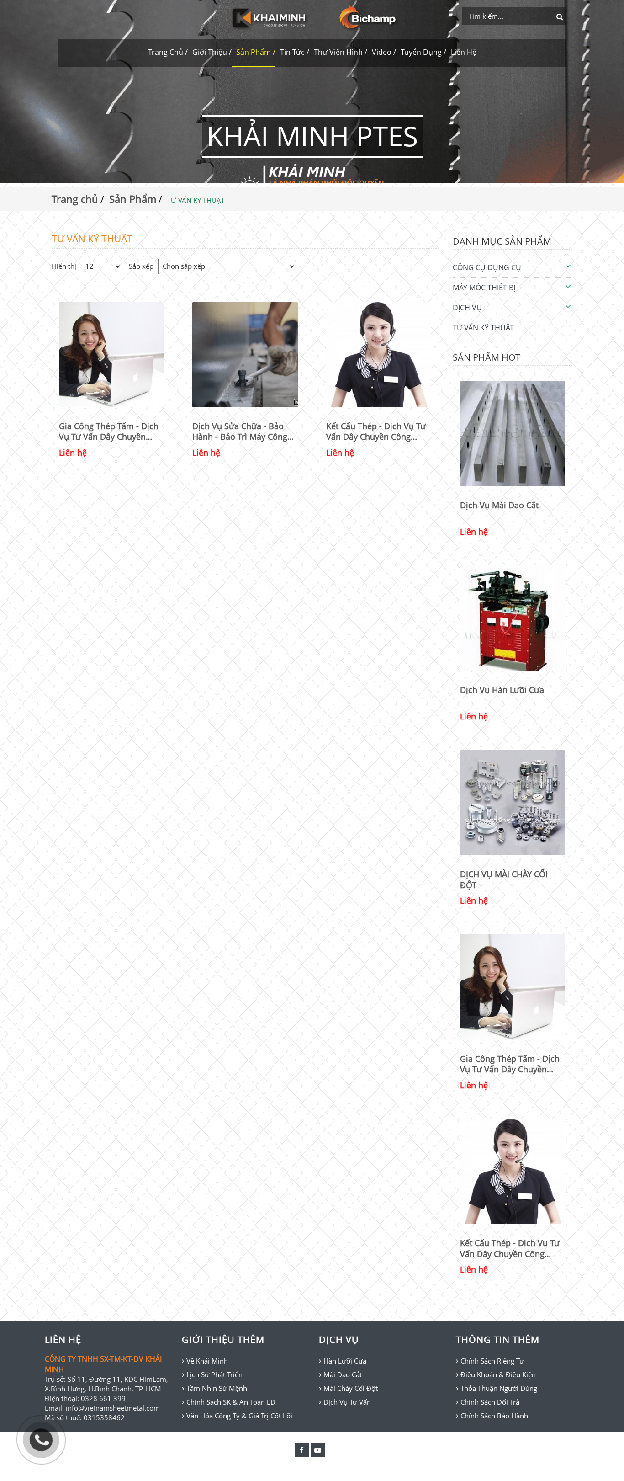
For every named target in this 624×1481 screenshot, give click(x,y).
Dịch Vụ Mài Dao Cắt (499, 505)
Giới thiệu (209, 52)
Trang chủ (165, 52)
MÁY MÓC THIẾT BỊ (484, 287)
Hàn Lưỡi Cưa (344, 1360)
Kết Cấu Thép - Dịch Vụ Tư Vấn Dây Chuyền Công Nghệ (376, 431)
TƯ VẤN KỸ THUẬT (483, 328)
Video (381, 52)
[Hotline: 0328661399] (41, 1439)
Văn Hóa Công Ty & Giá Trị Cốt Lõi (239, 1415)
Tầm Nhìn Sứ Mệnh (216, 1388)
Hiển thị (64, 266)
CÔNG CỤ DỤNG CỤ (487, 267)
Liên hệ (463, 52)
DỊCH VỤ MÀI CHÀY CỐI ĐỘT (504, 879)
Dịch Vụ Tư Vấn (347, 1401)
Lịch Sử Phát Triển (214, 1374)
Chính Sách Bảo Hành (494, 1415)
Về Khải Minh (207, 1360)
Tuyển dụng (421, 52)
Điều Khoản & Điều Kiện (498, 1374)
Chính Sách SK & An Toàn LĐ (230, 1401)
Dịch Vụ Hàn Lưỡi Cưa (502, 689)
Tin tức (292, 52)
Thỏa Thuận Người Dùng (498, 1388)
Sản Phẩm (253, 52)
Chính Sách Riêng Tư (492, 1360)
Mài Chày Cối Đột (350, 1388)
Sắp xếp (141, 266)
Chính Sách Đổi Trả (489, 1401)
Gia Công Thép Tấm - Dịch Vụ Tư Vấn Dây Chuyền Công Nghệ (109, 431)
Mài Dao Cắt (342, 1374)
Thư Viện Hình (338, 52)
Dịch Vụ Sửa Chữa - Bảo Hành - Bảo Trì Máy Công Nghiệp (239, 431)
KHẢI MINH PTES (312, 135)
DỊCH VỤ (467, 308)
